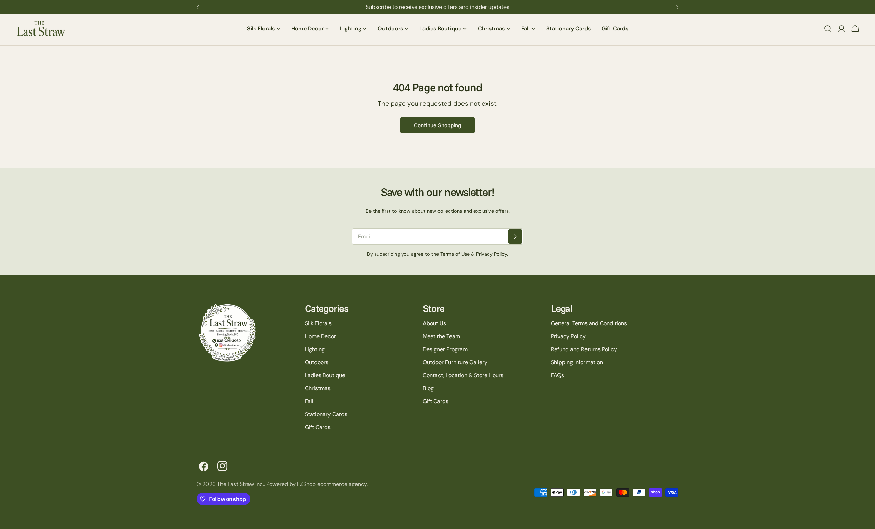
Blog (428, 388)
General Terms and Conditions (589, 323)
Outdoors (316, 362)
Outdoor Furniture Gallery (455, 362)
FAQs (557, 375)
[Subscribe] (515, 236)
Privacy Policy (568, 336)
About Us (434, 323)
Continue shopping (437, 125)
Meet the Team (441, 336)
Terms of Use (455, 254)
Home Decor (320, 336)
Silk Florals (318, 323)
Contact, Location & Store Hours (463, 375)
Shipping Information (577, 362)
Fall (309, 401)
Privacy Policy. (492, 254)
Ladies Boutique (325, 375)
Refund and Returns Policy (584, 349)
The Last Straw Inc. (240, 484)
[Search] (828, 29)
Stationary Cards (326, 414)
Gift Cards (318, 427)
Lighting (315, 349)
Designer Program (445, 349)
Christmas (318, 388)
